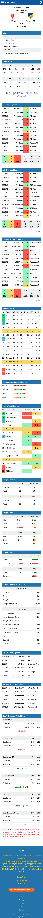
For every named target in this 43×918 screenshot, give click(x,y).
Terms (22, 903)
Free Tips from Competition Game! (21, 94)
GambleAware (21, 877)
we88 (21, 851)
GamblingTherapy (21, 880)
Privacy (21, 900)
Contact (21, 910)
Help (21, 897)
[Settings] (40, 2)
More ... (38, 231)
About (21, 906)
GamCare (21, 884)
